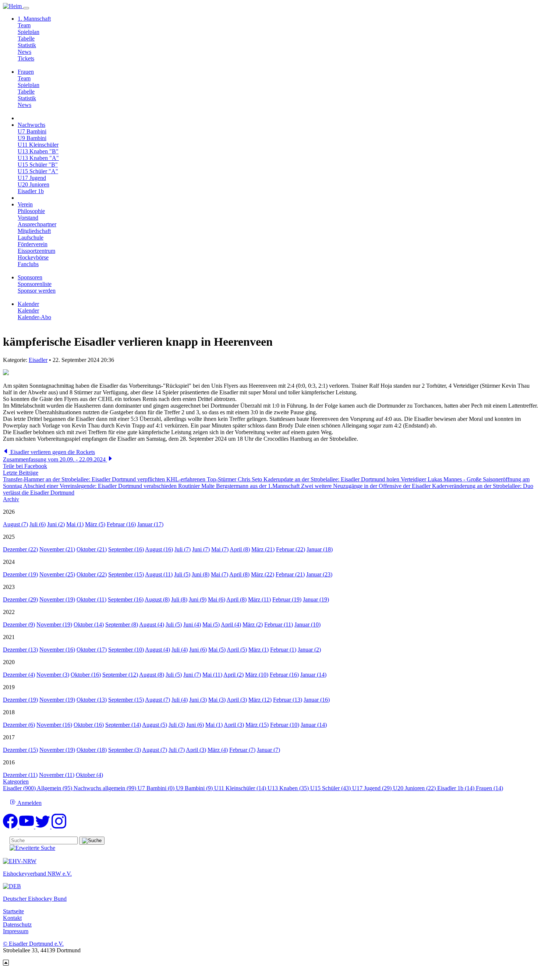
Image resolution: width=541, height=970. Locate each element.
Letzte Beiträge (20, 473)
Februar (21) (290, 574)
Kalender (28, 310)
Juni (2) (56, 524)
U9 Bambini (32, 138)
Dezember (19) (20, 574)
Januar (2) (309, 649)
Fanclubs (28, 264)
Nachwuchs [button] (31, 125)
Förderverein (32, 244)
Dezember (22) (20, 549)
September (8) (121, 624)
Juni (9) (197, 599)
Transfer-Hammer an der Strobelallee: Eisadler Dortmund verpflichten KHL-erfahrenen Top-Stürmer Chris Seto (133, 479)
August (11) (159, 574)
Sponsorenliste (35, 284)
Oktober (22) (92, 574)
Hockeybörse (33, 257)
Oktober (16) (86, 674)
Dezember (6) (19, 725)
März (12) (260, 700)
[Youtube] (27, 826)
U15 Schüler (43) (331, 788)
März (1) (258, 649)
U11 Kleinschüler (38, 145)
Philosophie (31, 211)
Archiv (11, 499)
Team (24, 25)
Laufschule (30, 237)
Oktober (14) (89, 624)
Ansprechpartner (37, 224)
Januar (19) (316, 599)
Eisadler (38, 360)
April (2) (233, 674)
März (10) (256, 674)
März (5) (95, 524)
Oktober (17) (92, 649)
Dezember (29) (20, 599)
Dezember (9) (19, 624)
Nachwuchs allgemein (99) (106, 788)
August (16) (159, 549)
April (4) (231, 624)
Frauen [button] (26, 72)
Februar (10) (284, 725)
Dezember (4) (19, 674)
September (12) (120, 674)
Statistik (27, 45)
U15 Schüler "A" (38, 171)
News (24, 52)
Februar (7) (242, 750)
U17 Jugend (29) (372, 788)
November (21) (57, 549)
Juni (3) (198, 700)
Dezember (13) (20, 649)
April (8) (240, 549)
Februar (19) (286, 599)
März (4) (218, 750)
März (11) (259, 599)
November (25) (57, 574)
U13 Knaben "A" (38, 158)
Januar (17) (150, 524)
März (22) (262, 574)
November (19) (57, 599)
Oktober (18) (92, 750)
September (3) (124, 750)
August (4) (151, 624)
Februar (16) (121, 524)
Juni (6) (198, 649)
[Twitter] (43, 826)
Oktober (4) (89, 775)
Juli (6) (37, 524)
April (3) (237, 700)
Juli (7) (182, 549)
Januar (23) (319, 574)
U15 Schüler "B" (38, 164)
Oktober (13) (92, 700)
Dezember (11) (20, 775)
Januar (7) (268, 750)
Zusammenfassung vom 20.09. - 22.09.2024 (55, 459)
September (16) (126, 549)
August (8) (157, 599)
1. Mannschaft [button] (34, 18)
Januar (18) (320, 549)
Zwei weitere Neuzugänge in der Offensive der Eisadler (366, 486)
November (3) (52, 674)
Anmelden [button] (29, 803)
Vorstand (28, 217)
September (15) (126, 574)
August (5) (154, 725)
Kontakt (12, 918)
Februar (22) (290, 549)
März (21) (263, 549)
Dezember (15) (20, 750)
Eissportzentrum (36, 251)
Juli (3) (177, 725)
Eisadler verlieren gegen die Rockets (52, 452)
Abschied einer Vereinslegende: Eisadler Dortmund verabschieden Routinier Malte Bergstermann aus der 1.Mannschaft (162, 486)
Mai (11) (212, 674)
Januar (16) (317, 700)
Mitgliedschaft (34, 231)
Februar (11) (278, 624)
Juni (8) (200, 574)
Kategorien (16, 781)
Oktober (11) (91, 599)
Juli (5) (182, 574)
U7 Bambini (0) (157, 788)
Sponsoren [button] (30, 277)
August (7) (15, 524)
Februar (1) (283, 649)
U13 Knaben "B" (38, 151)
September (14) (123, 725)
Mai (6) (216, 599)
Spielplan (28, 32)
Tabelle (26, 38)
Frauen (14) (489, 788)
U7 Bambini (32, 131)
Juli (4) (180, 649)
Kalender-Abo (34, 317)
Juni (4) (192, 624)
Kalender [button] (28, 304)
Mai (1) (75, 524)
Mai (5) (211, 624)
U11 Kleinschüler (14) (241, 788)
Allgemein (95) (55, 788)
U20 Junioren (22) (415, 788)
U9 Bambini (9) (195, 788)
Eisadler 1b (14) (456, 788)
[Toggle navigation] (26, 8)
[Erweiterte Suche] (32, 848)
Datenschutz (17, 924)
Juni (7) (201, 549)
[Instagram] (59, 826)
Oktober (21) (92, 549)
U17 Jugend (32, 178)
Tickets (26, 58)
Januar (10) (307, 624)
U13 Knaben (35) (289, 788)
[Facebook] (11, 826)
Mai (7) (220, 549)
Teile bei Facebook (25, 466)
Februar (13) (287, 700)
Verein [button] (25, 204)
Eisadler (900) (20, 788)
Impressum (15, 931)
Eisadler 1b (31, 191)
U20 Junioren (33, 184)
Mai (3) (217, 700)
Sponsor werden (37, 290)
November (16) (57, 649)
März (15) (257, 725)
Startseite (13, 911)
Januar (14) (313, 674)
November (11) (56, 775)
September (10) (126, 649)
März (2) (253, 624)
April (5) (237, 649)
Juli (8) (179, 599)
